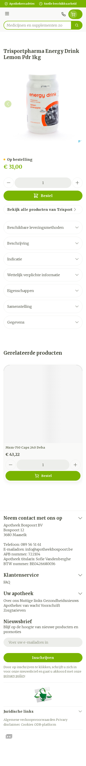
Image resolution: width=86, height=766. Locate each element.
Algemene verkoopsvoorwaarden (29, 720)
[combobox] (37, 25)
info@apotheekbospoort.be (49, 549)
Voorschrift (50, 605)
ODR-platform (45, 725)
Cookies (27, 725)
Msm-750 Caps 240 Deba (25, 447)
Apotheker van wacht (22, 605)
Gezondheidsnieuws (61, 600)
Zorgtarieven (15, 610)
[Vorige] (7, 103)
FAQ (7, 582)
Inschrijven (43, 657)
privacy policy (14, 676)
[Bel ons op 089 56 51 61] (63, 14)
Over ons (11, 600)
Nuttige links (31, 600)
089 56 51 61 (31, 544)
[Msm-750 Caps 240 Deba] (43, 404)
